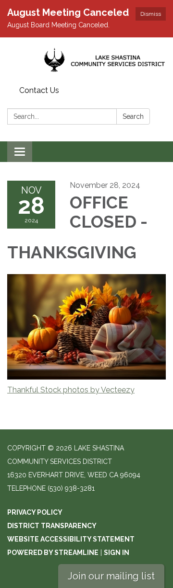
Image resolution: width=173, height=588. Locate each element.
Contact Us (39, 90)
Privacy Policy (34, 512)
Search (133, 116)
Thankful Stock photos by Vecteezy (71, 389)
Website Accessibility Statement (71, 539)
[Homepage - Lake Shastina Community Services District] (86, 60)
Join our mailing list (111, 576)
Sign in (116, 552)
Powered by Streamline (53, 552)
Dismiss (150, 14)
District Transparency (52, 526)
